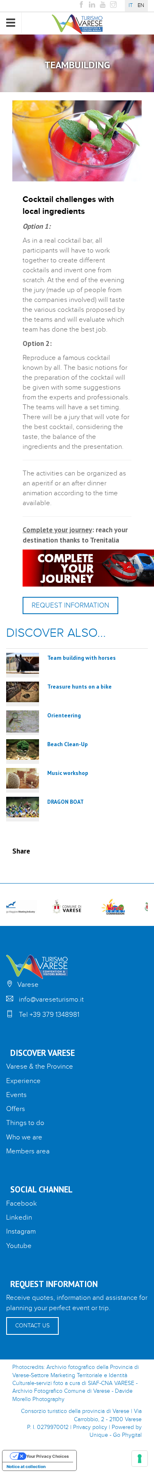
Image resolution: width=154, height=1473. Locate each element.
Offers (15, 1109)
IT (131, 5)
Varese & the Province (39, 1066)
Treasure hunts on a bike (79, 686)
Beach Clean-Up (67, 744)
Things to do (25, 1123)
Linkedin (19, 1217)
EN (141, 5)
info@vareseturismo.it (51, 999)
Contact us (32, 1325)
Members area (28, 1151)
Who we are (24, 1137)
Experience (23, 1081)
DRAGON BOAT (65, 801)
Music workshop (67, 773)
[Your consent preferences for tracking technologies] (139, 1458)
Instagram (21, 1231)
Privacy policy (90, 1427)
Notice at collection (26, 1466)
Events (16, 1095)
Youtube (19, 1246)
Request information (70, 605)
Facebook (21, 1203)
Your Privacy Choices (47, 1456)
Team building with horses (81, 657)
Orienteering (64, 715)
